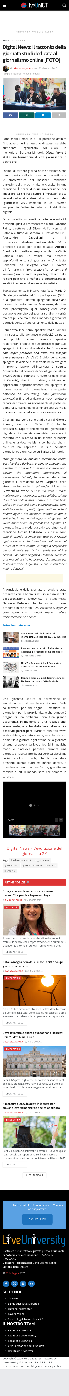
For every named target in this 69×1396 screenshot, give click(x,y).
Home (6, 40)
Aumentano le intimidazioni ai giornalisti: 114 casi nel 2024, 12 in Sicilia (43, 635)
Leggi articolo (16, 951)
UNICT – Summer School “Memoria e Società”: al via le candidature (41, 665)
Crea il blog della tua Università (25, 1319)
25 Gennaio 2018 (48, 68)
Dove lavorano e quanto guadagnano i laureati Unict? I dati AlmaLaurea (33, 1035)
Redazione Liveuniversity (22, 1335)
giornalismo (11, 865)
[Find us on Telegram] (23, 1284)
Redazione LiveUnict (19, 1330)
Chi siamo (13, 1298)
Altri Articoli (34, 1175)
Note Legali (12, 1273)
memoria (9, 870)
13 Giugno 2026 (35, 1112)
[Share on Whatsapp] (26, 115)
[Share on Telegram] (43, 115)
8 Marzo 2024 (30, 685)
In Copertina (18, 40)
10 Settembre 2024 (32, 656)
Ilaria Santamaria (14, 971)
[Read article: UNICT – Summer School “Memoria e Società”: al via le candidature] (11, 667)
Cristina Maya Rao (23, 68)
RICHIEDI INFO (37, 1219)
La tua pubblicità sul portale (23, 1303)
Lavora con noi (16, 1314)
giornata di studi (32, 865)
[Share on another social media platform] (59, 115)
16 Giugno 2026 (35, 1042)
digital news (42, 860)
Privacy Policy (53, 1366)
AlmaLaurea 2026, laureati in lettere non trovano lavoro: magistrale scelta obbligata (31, 1106)
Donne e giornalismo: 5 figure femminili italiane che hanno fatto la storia (43, 679)
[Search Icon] (64, 5)
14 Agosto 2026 (33, 900)
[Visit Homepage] (34, 5)
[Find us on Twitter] (14, 1284)
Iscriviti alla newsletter (20, 1351)
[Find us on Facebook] (6, 1284)
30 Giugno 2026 (35, 971)
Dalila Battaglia (13, 900)
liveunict (51, 865)
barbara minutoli (21, 860)
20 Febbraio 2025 (31, 641)
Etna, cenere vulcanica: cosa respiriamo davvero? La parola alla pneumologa (28, 893)
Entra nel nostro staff (20, 1308)
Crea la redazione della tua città (26, 1346)
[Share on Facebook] (10, 115)
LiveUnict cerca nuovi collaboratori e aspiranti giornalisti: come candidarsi (42, 650)
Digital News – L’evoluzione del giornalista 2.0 (34, 851)
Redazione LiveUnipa (20, 1340)
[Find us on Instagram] (31, 1284)
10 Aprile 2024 (30, 670)
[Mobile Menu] (4, 5)
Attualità (11, 907)
